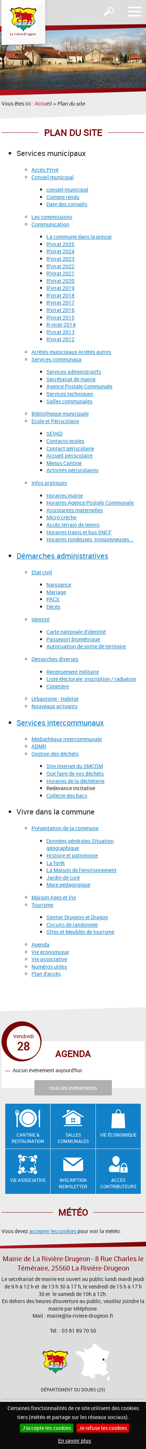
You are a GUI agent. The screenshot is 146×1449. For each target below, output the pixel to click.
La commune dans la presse (79, 236)
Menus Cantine (64, 463)
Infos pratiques (49, 482)
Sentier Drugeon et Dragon (77, 917)
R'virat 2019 (60, 287)
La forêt (55, 862)
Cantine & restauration (28, 1138)
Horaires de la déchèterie (75, 781)
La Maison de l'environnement (81, 870)
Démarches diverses (54, 659)
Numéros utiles (49, 966)
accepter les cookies (52, 1231)
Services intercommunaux (60, 723)
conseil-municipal (67, 189)
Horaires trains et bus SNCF (79, 532)
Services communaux (56, 359)
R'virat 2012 (60, 339)
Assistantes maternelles (74, 510)
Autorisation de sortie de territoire (86, 646)
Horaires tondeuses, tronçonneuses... (90, 539)
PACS (53, 599)
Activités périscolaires (72, 470)
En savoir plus (74, 1440)
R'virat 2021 (60, 273)
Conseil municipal (52, 177)
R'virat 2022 (60, 266)
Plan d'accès (46, 973)
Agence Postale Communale (79, 386)
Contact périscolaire (70, 448)
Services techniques (69, 393)
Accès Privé (44, 169)
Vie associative (49, 959)
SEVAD (54, 433)
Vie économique (50, 952)
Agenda (40, 944)
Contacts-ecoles (65, 440)
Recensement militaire (72, 671)
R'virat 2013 (60, 332)
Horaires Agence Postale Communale (90, 502)
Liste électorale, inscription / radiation (91, 678)
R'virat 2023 (60, 258)
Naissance (58, 584)
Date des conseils (66, 204)
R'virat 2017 (60, 302)
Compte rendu (62, 197)
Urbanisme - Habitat (55, 698)
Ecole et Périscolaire (55, 421)
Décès (53, 606)
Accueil (43, 103)
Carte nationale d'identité (76, 631)
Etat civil (41, 572)
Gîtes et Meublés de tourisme (80, 931)
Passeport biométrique (73, 639)
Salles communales (69, 401)
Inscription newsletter (73, 1183)
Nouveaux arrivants (54, 706)
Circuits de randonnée (72, 924)
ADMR (38, 746)
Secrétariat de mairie (70, 379)
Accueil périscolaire (69, 455)
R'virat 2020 (60, 280)
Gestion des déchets (55, 753)
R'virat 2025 (60, 244)
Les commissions (51, 216)
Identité (40, 619)
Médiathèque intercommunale (66, 739)
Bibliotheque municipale (60, 413)
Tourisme (42, 904)
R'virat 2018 (60, 295)
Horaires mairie (64, 495)
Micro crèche (61, 517)
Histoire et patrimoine (72, 855)
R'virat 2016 (60, 310)
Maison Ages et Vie (53, 897)
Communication (50, 224)
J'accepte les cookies (46, 1427)
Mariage (56, 592)
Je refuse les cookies (103, 1427)
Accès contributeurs (118, 1183)
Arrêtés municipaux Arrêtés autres (71, 351)
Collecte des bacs (66, 795)
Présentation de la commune (64, 828)
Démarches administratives (62, 556)
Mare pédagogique (68, 884)
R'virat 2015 (60, 317)
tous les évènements (73, 1087)
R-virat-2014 (61, 324)
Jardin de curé (63, 877)
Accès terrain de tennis (73, 524)
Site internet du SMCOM (74, 766)
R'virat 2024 (60, 251)
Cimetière (57, 686)
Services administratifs (73, 371)
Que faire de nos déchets (75, 773)
